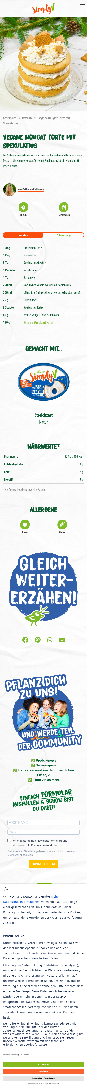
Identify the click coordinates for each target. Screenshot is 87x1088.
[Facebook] (25, 640)
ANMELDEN (43, 864)
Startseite (10, 118)
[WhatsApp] (49, 640)
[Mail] (62, 640)
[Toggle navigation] (82, 4)
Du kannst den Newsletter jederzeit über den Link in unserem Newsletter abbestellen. (41, 853)
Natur (44, 419)
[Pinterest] (38, 640)
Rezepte (27, 118)
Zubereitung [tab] (64, 235)
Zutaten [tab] (23, 235)
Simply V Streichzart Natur (38, 323)
